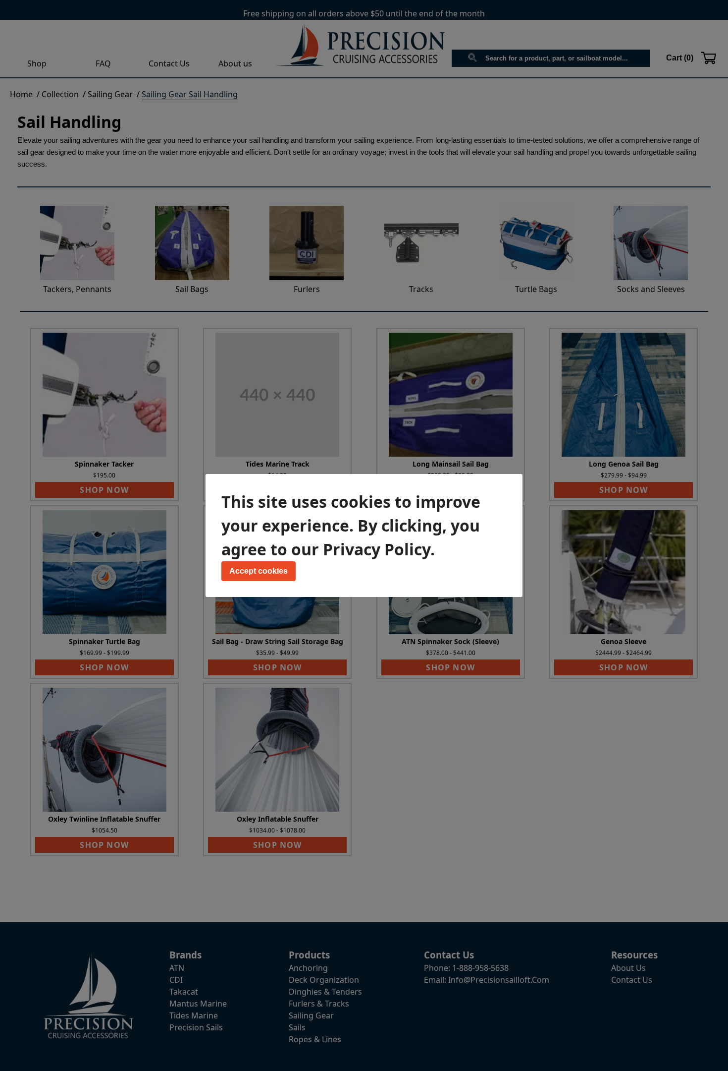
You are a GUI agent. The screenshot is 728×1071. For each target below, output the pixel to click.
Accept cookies (258, 571)
